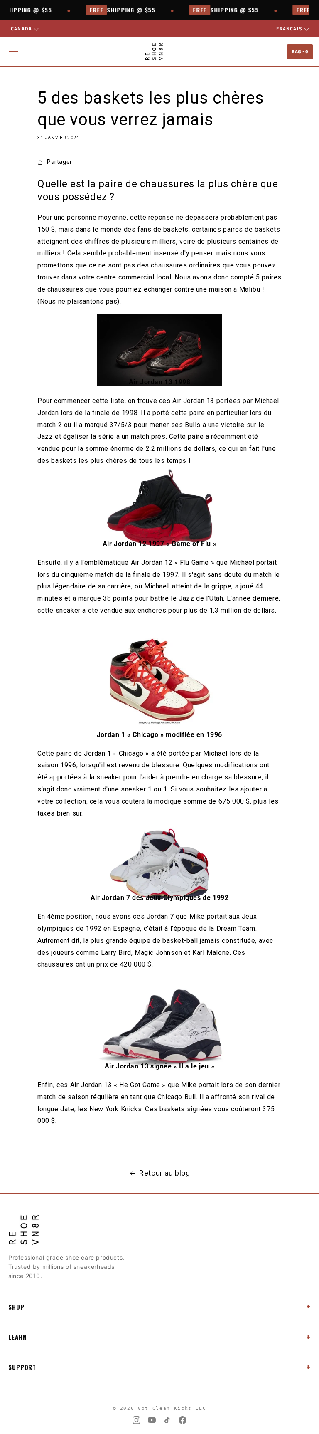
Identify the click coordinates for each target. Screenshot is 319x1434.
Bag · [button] (300, 51)
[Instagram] (136, 1420)
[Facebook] (182, 1420)
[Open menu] (14, 51)
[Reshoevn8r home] (154, 51)
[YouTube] (152, 1420)
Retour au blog (164, 1173)
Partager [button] (59, 161)
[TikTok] (167, 1420)
